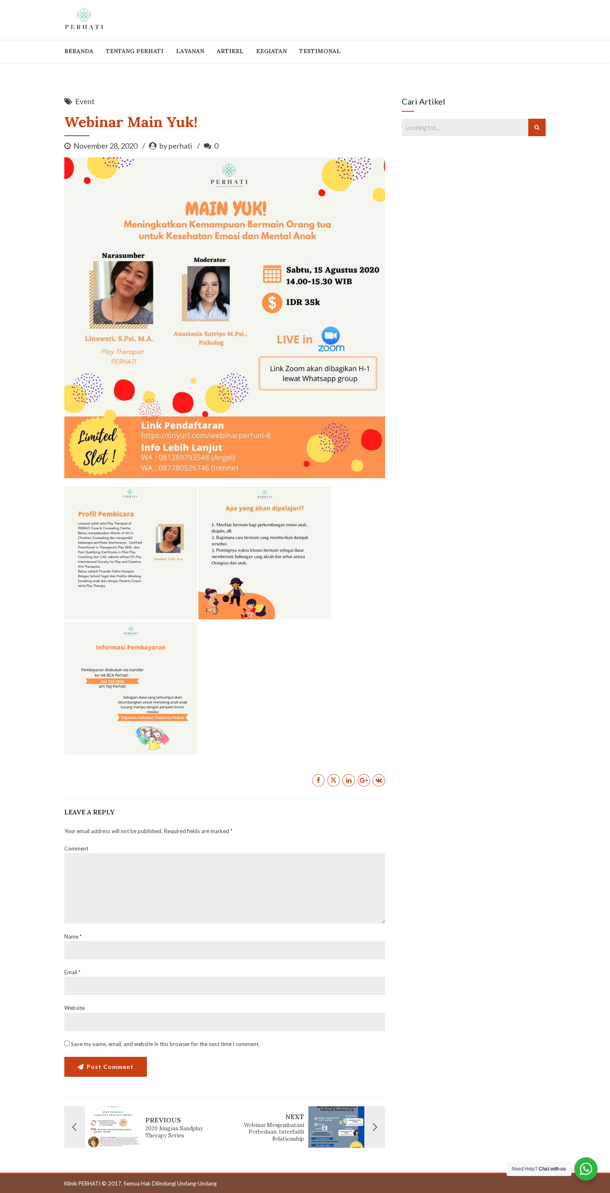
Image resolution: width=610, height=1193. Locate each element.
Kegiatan (271, 51)
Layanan (190, 51)
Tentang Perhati (134, 51)
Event (85, 101)
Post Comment (110, 1066)
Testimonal (320, 51)
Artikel (230, 51)
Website (74, 1008)
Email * (72, 972)
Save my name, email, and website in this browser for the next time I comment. (165, 1044)
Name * (73, 936)
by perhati (175, 145)
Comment (76, 848)
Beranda (78, 51)
